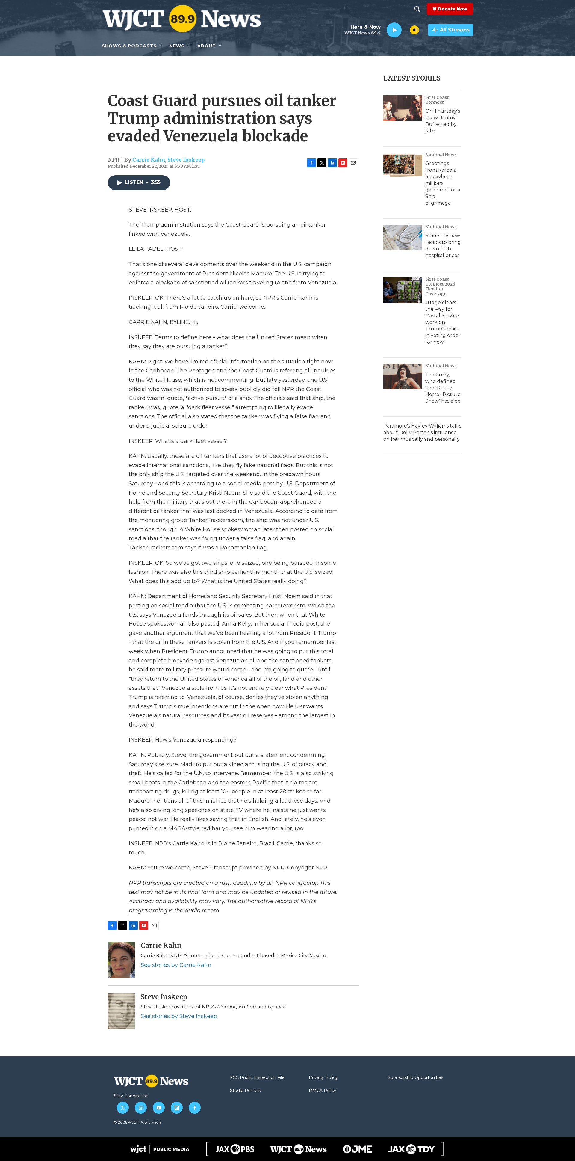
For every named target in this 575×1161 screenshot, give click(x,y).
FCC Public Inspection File (257, 1077)
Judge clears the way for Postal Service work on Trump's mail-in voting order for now (443, 322)
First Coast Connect (437, 100)
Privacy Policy (323, 1077)
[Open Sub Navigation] (161, 45)
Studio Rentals (245, 1090)
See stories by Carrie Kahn (176, 965)
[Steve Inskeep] (121, 1011)
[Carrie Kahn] (121, 960)
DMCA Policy (322, 1090)
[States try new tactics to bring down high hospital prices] (402, 237)
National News (441, 154)
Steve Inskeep (186, 160)
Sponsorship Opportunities (415, 1077)
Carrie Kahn (148, 160)
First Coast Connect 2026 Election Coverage (440, 286)
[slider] (406, 30)
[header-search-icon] (417, 9)
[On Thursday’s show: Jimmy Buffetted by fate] (402, 108)
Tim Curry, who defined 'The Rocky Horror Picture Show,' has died (443, 388)
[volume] (414, 29)
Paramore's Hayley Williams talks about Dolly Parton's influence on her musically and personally (422, 432)
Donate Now (452, 9)
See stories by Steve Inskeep (179, 1016)
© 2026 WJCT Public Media (137, 1122)
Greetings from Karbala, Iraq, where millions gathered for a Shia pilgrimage (442, 183)
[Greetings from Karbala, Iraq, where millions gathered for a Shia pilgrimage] (402, 165)
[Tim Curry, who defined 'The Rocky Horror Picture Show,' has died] (402, 376)
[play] (394, 30)
